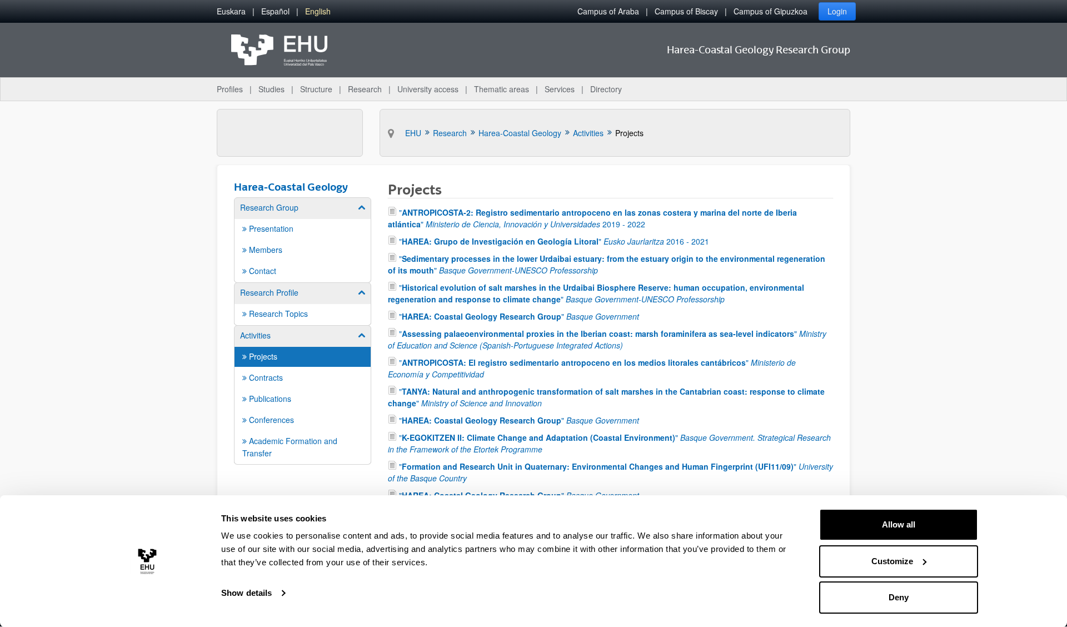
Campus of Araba (608, 11)
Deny (899, 597)
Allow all (898, 524)
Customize (892, 561)
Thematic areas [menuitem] (501, 88)
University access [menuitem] (427, 88)
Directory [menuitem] (606, 88)
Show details (246, 593)
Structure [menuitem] (316, 88)
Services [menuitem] (560, 88)
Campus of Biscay (686, 11)
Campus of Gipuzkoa (770, 11)
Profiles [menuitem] (230, 88)
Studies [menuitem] (271, 88)
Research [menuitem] (365, 88)
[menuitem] (231, 11)
